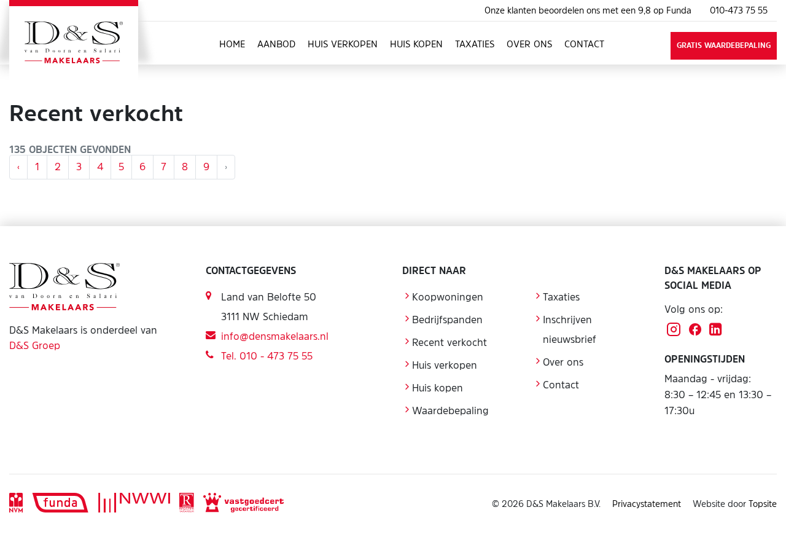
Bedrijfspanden (447, 319)
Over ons (529, 43)
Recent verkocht (449, 342)
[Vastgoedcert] (243, 504)
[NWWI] (133, 504)
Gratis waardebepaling (724, 45)
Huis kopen (416, 43)
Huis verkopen (343, 43)
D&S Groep (34, 345)
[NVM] (16, 504)
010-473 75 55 (739, 10)
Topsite (763, 503)
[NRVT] (186, 504)
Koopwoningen (447, 297)
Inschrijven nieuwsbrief (569, 329)
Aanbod (276, 43)
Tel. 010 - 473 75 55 (267, 356)
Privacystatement (646, 503)
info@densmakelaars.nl (275, 336)
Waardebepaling (450, 410)
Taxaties (474, 43)
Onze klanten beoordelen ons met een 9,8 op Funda (587, 10)
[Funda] (60, 504)
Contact (584, 43)
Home (232, 43)
